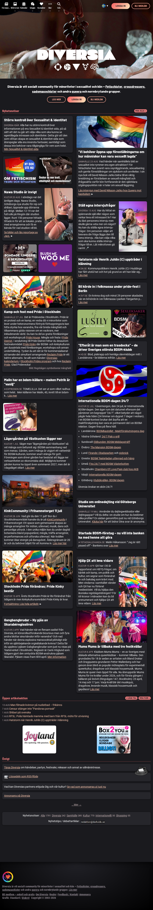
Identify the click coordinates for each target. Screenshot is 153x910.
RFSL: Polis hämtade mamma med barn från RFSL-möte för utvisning (49, 716)
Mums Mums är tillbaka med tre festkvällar (110, 646)
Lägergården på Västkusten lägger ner (33, 438)
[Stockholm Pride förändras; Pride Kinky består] (37, 566)
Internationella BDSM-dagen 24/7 (103, 401)
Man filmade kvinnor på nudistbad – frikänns (36, 704)
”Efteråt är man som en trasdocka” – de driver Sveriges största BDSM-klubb (108, 347)
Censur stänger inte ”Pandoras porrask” (32, 708)
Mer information (57, 656)
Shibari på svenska (20, 712)
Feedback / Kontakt (68, 894)
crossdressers (134, 86)
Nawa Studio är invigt (20, 192)
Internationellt (104, 815)
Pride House (33, 337)
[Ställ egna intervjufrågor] (133, 226)
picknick (123, 452)
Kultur (86, 815)
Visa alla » (140, 111)
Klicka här (97, 521)
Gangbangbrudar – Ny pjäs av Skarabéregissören (26, 622)
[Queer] (76, 67)
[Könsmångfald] (85, 67)
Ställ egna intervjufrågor (96, 205)
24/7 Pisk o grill (110, 436)
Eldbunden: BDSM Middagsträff (112, 441)
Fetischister (113, 86)
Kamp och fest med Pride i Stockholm (32, 312)
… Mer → (77, 804)
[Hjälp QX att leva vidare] (133, 582)
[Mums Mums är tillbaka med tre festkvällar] (111, 626)
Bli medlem (141, 5)
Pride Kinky (29, 344)
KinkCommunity (56, 519)
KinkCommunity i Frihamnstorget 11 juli (33, 511)
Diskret (25, 897)
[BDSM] (67, 67)
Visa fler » (145, 698)
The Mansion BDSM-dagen (105, 447)
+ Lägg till (131, 698)
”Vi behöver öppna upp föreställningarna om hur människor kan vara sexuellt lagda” (111, 154)
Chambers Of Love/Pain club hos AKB (116, 469)
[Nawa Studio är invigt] (59, 214)
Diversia (56, 815)
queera (77, 91)
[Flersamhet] (94, 67)
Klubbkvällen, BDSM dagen (108, 480)
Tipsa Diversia (12, 767)
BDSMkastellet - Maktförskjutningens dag (120, 431)
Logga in (121, 5)
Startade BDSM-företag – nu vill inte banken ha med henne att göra (111, 535)
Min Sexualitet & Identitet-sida (21, 149)
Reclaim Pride (55, 354)
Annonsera (85, 894)
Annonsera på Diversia (17, 795)
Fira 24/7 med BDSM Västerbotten (109, 463)
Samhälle (72, 815)
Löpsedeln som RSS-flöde (23, 776)
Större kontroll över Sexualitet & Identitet (35, 120)
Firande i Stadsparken (101, 452)
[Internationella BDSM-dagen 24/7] (111, 381)
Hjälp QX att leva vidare (95, 560)
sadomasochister (44, 91)
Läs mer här (60, 543)
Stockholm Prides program (36, 361)
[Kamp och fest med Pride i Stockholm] (37, 292)
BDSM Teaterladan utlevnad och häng (112, 458)
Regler (53, 894)
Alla (43, 815)
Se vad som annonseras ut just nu (86, 786)
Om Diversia (42, 894)
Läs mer (56, 99)
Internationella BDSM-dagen (105, 474)
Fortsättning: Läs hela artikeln (21, 603)
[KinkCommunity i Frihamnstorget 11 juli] (37, 491)
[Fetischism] (58, 67)
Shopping (121, 815)
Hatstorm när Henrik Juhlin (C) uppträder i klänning (38, 720)
